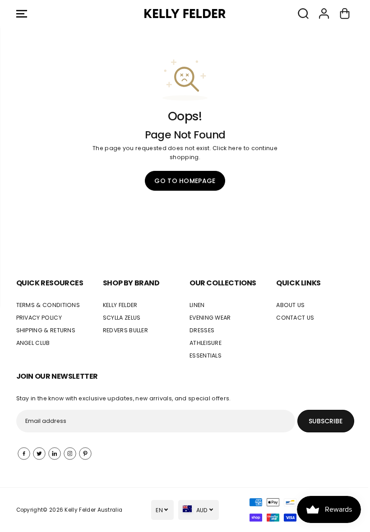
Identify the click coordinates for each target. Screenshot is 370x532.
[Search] (303, 13)
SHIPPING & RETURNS (46, 330)
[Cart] (344, 13)
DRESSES (202, 330)
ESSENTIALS (206, 355)
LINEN (197, 305)
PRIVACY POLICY (39, 317)
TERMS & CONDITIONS (48, 305)
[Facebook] (24, 453)
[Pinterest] (85, 453)
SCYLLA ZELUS (122, 317)
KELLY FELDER (120, 305)
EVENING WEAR (210, 317)
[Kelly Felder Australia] (185, 13)
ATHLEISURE (206, 343)
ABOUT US (290, 305)
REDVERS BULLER (125, 330)
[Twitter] (39, 453)
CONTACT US (295, 317)
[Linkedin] (54, 453)
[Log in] (323, 13)
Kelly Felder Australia (93, 510)
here (235, 148)
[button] (21, 13)
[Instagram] (70, 453)
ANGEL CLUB (33, 343)
